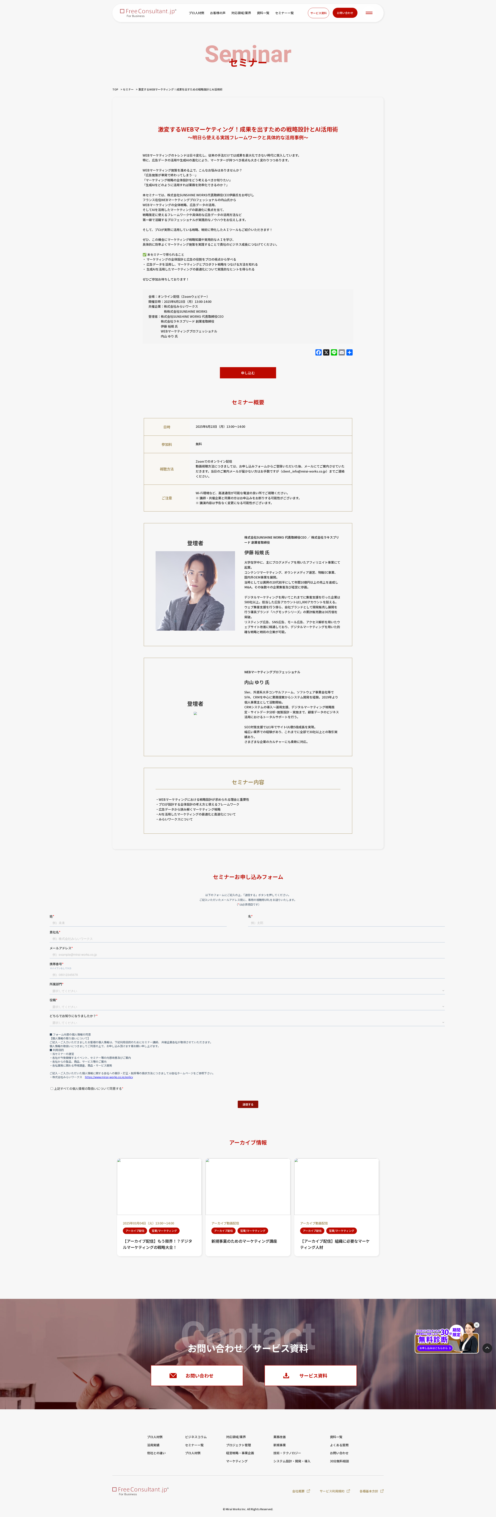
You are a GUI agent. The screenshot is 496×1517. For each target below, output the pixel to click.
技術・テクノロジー (287, 1453)
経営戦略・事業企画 (240, 1453)
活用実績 (153, 1445)
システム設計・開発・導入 (292, 1461)
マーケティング (237, 1461)
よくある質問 (339, 1445)
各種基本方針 (369, 1491)
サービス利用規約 (332, 1491)
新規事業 (279, 1445)
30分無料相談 (339, 1461)
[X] (326, 352)
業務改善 (279, 1436)
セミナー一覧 (284, 12)
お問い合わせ (345, 13)
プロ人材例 (196, 12)
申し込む (248, 372)
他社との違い (156, 1453)
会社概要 (298, 1491)
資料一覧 (263, 12)
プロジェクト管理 (238, 1445)
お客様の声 (218, 12)
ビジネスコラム (196, 1436)
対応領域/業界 (241, 12)
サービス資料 (318, 13)
